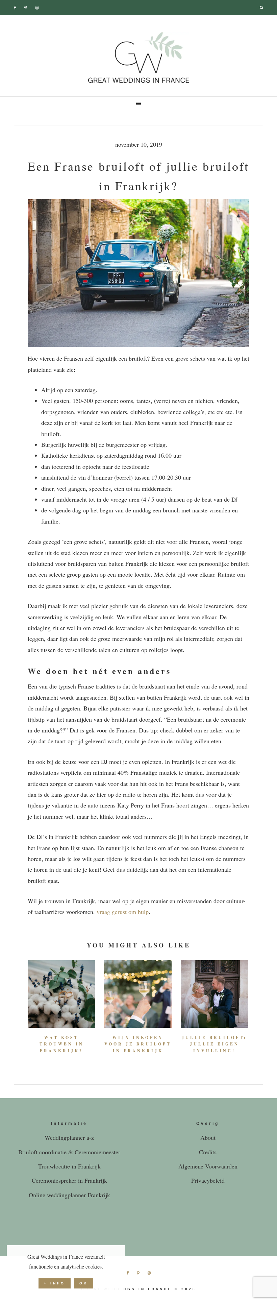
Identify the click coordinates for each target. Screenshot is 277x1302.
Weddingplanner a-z (69, 1137)
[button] (138, 103)
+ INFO (54, 1283)
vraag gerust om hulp (123, 912)
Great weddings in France (138, 57)
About (208, 1137)
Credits (208, 1152)
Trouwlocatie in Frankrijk (69, 1166)
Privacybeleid (208, 1180)
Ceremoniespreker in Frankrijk (69, 1180)
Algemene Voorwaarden (207, 1166)
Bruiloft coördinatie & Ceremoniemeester (69, 1152)
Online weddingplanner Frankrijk (69, 1195)
